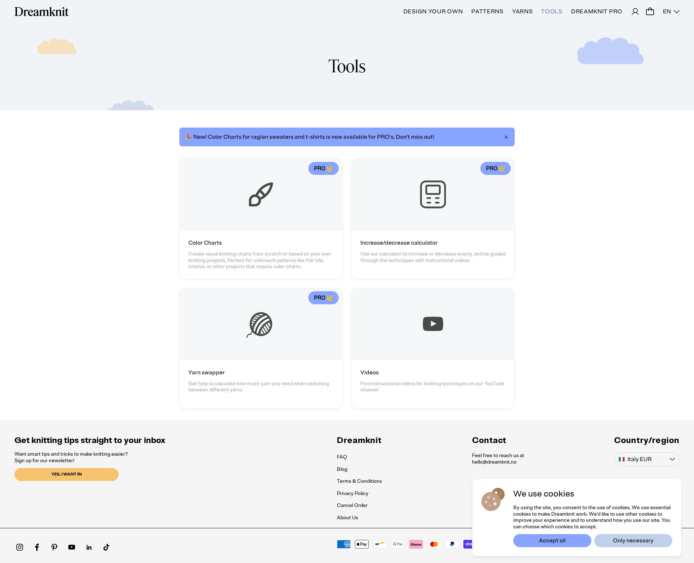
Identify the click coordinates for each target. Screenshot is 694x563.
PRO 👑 (323, 168)
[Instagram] (19, 547)
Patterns (487, 11)
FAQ (342, 457)
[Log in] (635, 11)
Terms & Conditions (359, 481)
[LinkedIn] (89, 547)
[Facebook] (37, 547)
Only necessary (633, 540)
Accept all (552, 540)
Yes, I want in (66, 474)
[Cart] (650, 11)
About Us (347, 518)
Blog (342, 469)
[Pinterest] (54, 547)
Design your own (433, 11)
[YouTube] (71, 547)
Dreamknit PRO (596, 11)
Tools (551, 11)
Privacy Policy (352, 493)
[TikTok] (106, 547)
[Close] (506, 137)
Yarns (522, 11)
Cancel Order (352, 505)
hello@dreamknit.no (494, 462)
